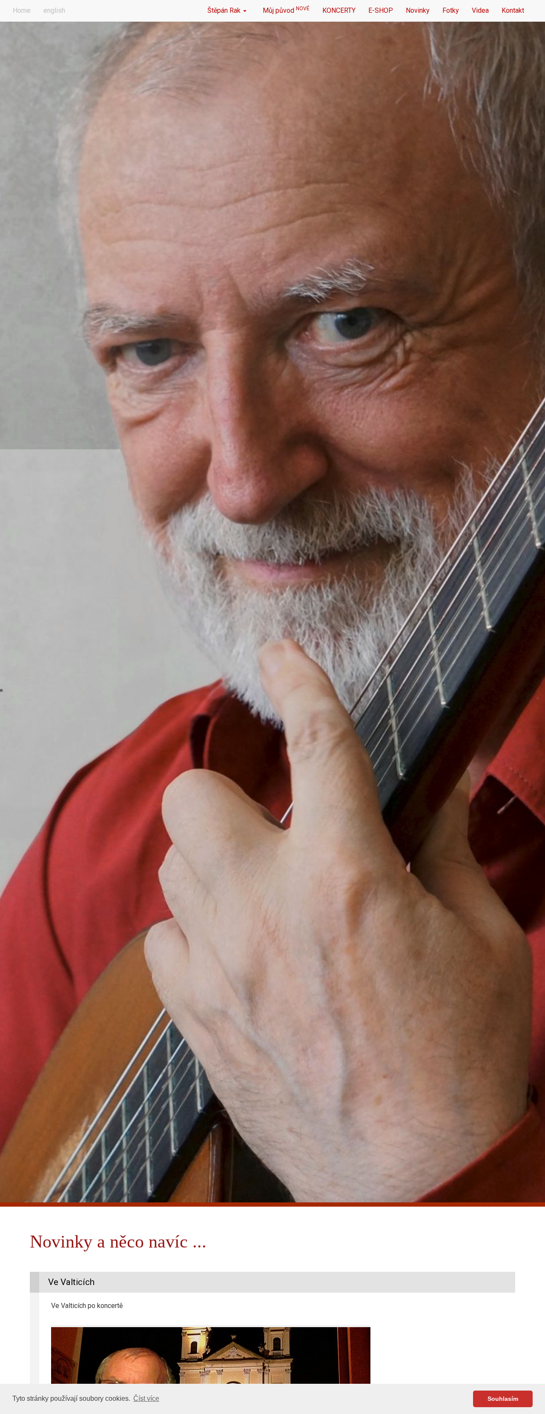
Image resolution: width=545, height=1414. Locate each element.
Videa (480, 10)
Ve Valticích (71, 1282)
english (54, 10)
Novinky (418, 10)
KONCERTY (339, 10)
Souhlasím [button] (503, 1398)
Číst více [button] (146, 1398)
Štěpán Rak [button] (224, 10)
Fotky (450, 10)
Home (22, 10)
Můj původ (284, 10)
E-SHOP (380, 10)
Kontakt (513, 10)
